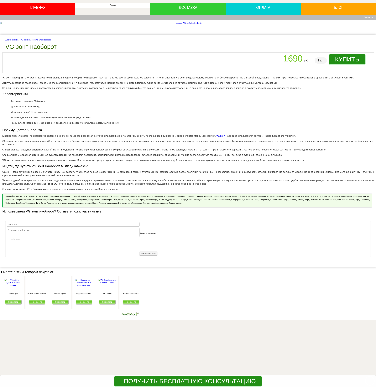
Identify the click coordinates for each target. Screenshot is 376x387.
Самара (183, 200)
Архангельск (104, 196)
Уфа (357, 200)
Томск (321, 200)
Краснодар (305, 196)
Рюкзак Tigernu (146, 294)
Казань (254, 196)
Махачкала (357, 196)
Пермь (141, 200)
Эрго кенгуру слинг (319, 294)
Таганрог (292, 200)
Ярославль (51, 203)
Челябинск (20, 203)
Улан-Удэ (341, 200)
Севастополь (224, 200)
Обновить (15, 239)
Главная (38, 8)
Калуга (273, 196)
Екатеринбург (218, 196)
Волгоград (191, 196)
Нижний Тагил (69, 200)
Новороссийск (94, 200)
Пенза (135, 200)
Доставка (188, 8)
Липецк (337, 196)
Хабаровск (364, 200)
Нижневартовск (39, 200)
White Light (30, 294)
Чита (38, 203)
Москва (366, 196)
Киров (288, 196)
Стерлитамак (276, 200)
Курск (330, 196)
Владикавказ (171, 196)
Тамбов (300, 200)
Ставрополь (264, 200)
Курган (324, 196)
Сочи (256, 200)
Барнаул (133, 196)
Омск (115, 200)
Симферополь (237, 200)
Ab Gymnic (261, 294)
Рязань (175, 200)
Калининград (263, 196)
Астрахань (115, 196)
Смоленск (248, 200)
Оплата (263, 8)
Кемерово (280, 196)
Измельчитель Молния (88, 294)
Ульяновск (350, 200)
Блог (338, 8)
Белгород (142, 196)
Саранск (206, 200)
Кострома (296, 196)
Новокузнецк (82, 200)
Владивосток (159, 196)
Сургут (285, 200)
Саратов (214, 200)
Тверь (306, 200)
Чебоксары (10, 203)
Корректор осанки (203, 294)
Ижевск (228, 196)
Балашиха (124, 196)
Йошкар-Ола (245, 196)
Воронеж (208, 196)
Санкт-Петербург (194, 200)
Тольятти (314, 200)
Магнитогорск (346, 196)
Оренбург (127, 200)
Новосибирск (106, 200)
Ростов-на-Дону (164, 200)
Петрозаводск (151, 200)
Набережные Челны (23, 200)
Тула (327, 200)
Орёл (120, 200)
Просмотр (30, 301)
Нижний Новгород (54, 200)
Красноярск (316, 196)
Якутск (43, 203)
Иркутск (235, 196)
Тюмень (333, 200)
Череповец (30, 203)
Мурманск (9, 200)
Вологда (200, 196)
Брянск (150, 196)
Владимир (181, 196)
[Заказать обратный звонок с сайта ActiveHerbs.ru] (370, 381)
